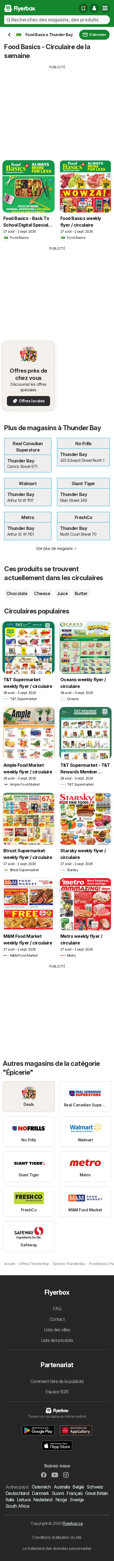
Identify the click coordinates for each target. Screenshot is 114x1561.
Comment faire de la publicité (57, 1381)
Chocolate (16, 593)
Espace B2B (57, 1391)
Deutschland (17, 1493)
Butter (81, 593)
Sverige (77, 1499)
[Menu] (105, 8)
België (78, 1487)
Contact (57, 1319)
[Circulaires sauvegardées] (83, 8)
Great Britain (96, 1493)
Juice (62, 593)
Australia (62, 1487)
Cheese (42, 593)
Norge (61, 1499)
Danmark (40, 1493)
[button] (94, 8)
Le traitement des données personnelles (57, 1548)
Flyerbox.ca (72, 1523)
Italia (10, 1499)
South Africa (17, 1506)
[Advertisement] (57, 108)
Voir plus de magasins (54, 548)
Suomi (58, 1493)
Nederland (42, 1499)
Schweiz (95, 1487)
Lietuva (23, 1499)
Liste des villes (57, 1329)
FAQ (57, 1308)
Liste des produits (57, 1340)
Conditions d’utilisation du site (57, 1537)
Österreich (41, 1487)
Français (74, 1493)
